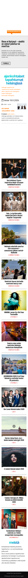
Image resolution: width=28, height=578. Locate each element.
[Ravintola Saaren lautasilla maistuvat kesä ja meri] (14, 270)
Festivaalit (14, 317)
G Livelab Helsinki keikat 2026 (14, 469)
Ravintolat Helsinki (14, 187)
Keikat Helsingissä (7, 93)
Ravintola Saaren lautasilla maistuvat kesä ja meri (14, 282)
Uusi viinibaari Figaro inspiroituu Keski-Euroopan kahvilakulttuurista (14, 182)
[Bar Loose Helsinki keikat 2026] (14, 397)
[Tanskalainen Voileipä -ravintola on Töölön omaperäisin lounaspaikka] (14, 519)
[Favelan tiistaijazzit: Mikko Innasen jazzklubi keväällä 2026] (14, 486)
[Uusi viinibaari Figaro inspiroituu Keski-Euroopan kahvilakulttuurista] (14, 169)
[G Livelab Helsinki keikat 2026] (14, 457)
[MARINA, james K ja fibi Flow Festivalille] (14, 301)
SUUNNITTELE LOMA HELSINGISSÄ (14, 573)
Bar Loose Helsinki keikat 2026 (14, 409)
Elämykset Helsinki (14, 255)
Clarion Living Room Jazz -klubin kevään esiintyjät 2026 (14, 439)
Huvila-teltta (10, 114)
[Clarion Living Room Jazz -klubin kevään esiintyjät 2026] (14, 426)
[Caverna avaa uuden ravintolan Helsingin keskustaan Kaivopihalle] (14, 331)
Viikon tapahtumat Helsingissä (10, 91)
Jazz (14, 411)
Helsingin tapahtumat (8, 87)
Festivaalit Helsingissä (8, 95)
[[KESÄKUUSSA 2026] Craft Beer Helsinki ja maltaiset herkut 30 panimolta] (14, 364)
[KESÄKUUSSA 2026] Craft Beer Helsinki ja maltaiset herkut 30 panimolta (14, 378)
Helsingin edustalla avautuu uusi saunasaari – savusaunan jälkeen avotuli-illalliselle (14, 249)
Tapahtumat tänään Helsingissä (11, 89)
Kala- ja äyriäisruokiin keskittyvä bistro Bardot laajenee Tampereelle (14, 215)
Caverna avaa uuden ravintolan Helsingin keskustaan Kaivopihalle (14, 345)
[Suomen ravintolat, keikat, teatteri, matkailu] (14, 32)
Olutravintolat (14, 537)
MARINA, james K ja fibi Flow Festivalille (14, 313)
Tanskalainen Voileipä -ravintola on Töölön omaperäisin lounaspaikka (14, 533)
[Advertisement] (14, 16)
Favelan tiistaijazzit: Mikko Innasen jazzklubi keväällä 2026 (14, 500)
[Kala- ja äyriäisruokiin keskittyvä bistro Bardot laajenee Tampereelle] (14, 202)
